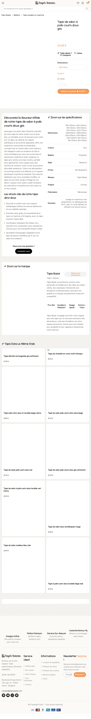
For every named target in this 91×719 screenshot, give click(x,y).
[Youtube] (8, 695)
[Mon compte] (82, 3)
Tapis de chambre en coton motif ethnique (65, 354)
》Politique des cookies (50, 670)
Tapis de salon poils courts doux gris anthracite (67, 470)
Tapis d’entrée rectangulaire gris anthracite (21, 356)
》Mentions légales (48, 675)
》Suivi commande (28, 679)
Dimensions (62, 63)
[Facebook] (16, 695)
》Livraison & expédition (50, 662)
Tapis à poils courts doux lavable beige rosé (65, 584)
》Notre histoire (30, 674)
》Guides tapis (29, 666)
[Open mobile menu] (3, 3)
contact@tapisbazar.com (12, 691)
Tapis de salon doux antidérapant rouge (64, 527)
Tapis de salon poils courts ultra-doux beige (65, 413)
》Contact (27, 685)
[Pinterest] (3, 695)
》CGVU (44, 679)
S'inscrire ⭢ (80, 674)
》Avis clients (29, 670)
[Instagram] (12, 695)
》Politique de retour (49, 666)
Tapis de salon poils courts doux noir (18, 470)
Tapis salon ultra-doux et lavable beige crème (22, 413)
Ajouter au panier (73, 91)
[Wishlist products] (78, 3)
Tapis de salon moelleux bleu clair (17, 545)
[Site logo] (45, 3)
